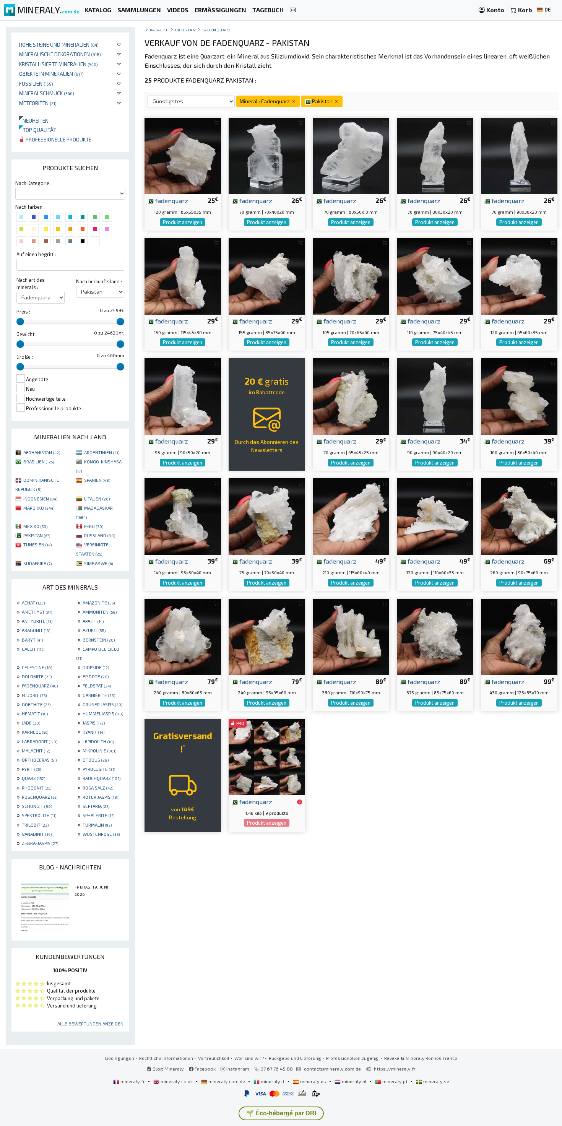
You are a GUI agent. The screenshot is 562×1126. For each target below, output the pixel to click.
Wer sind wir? (249, 1058)
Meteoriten (38, 103)
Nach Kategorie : (33, 183)
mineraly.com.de (226, 1081)
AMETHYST (37, 611)
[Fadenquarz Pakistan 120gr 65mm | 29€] (519, 275)
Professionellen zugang (352, 1058)
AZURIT (94, 630)
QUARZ (33, 778)
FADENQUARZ (40, 685)
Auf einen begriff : (36, 254)
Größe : (24, 357)
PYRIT (31, 769)
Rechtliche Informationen (166, 1058)
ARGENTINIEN (101, 452)
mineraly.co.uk (176, 1081)
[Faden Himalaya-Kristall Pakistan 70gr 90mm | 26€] (519, 155)
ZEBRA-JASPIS (40, 843)
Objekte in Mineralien (51, 73)
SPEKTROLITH (39, 815)
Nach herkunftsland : (99, 281)
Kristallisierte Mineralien (58, 64)
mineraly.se (435, 1081)
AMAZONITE (99, 602)
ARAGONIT (36, 630)
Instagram (237, 1068)
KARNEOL (35, 731)
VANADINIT (37, 834)
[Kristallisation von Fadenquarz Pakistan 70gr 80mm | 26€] (435, 155)
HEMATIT (35, 713)
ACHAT (33, 602)
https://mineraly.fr (395, 1068)
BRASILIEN (38, 461)
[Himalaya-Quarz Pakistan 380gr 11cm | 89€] (351, 635)
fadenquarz (171, 200)
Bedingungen (119, 1058)
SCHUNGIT (37, 806)
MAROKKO (38, 507)
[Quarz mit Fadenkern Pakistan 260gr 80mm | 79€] (183, 635)
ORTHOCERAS (39, 759)
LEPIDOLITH (98, 741)
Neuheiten (34, 120)
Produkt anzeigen (182, 222)
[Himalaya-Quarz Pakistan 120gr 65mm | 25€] (183, 155)
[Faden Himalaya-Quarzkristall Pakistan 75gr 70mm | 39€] (267, 515)
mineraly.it (273, 1081)
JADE (31, 722)
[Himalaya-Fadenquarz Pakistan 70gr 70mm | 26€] (267, 155)
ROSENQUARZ (39, 796)
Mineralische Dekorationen (60, 54)
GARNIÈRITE (99, 695)
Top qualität (37, 130)
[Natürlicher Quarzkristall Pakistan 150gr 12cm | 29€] (183, 275)
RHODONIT (36, 787)
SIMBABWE (98, 563)
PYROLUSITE (99, 769)
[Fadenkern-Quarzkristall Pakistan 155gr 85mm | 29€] (267, 275)
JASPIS (94, 722)
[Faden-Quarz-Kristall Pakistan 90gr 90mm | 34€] (435, 395)
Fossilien (36, 83)
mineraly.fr (132, 1081)
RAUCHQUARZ (101, 778)
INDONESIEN (40, 498)
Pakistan (185, 29)
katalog (159, 29)
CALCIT (33, 649)
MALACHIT (36, 750)
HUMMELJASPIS (103, 713)
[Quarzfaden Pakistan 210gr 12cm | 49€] (351, 515)
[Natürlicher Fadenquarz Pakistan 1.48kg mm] (267, 756)
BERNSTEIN (99, 639)
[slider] (20, 321)
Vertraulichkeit (213, 1058)
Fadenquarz (216, 29)
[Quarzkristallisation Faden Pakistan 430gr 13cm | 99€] (519, 635)
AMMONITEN (100, 611)
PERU (93, 526)
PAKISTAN (36, 535)
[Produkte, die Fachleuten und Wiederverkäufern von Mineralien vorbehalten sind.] (299, 802)
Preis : (23, 312)
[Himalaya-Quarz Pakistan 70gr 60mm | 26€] (351, 155)
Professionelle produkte (57, 139)
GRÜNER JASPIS (102, 704)
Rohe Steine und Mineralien (59, 44)
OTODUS (96, 759)
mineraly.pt (395, 1081)
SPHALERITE (98, 815)
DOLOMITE (37, 676)
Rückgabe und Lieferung (295, 1058)
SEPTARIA (96, 806)
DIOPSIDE (96, 667)
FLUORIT (34, 695)
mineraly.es (313, 1081)
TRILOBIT (35, 824)
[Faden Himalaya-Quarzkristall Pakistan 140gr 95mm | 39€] (183, 515)
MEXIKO (35, 526)
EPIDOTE (96, 676)
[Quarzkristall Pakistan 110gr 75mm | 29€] (435, 275)
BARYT (32, 639)
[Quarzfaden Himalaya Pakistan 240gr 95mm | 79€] (267, 635)
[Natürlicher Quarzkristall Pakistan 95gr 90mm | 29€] (183, 395)
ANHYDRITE (37, 621)
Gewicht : (26, 334)
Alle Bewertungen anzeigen (90, 1023)
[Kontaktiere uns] (293, 10)
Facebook (204, 1068)
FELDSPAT (97, 685)
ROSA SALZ (98, 787)
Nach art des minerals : (30, 283)
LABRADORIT (39, 741)
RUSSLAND (99, 535)
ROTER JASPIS (100, 796)
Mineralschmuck (46, 93)
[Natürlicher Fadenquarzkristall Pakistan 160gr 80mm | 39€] (519, 395)
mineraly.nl (354, 1081)
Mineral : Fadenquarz (265, 101)
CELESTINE (37, 667)
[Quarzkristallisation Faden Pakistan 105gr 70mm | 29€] (351, 275)
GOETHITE (36, 704)
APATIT (93, 621)
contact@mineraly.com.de (332, 1068)
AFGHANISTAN (41, 452)
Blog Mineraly (167, 1068)
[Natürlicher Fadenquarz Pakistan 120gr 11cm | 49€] (435, 515)
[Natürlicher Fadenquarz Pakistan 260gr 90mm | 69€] (519, 515)
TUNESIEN (37, 544)
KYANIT (93, 731)
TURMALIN (97, 824)
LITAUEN (97, 498)
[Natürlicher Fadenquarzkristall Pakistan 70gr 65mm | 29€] (351, 395)
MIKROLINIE (99, 750)
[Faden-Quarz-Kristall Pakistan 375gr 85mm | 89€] (435, 635)
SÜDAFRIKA (37, 563)
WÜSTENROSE (101, 834)
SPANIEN (97, 480)
